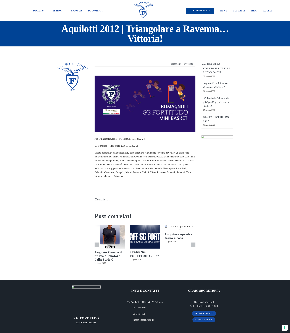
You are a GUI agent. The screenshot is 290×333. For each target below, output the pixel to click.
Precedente (176, 63)
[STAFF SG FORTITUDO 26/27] (145, 237)
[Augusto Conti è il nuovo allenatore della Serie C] (110, 237)
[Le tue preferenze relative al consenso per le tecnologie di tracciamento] (285, 328)
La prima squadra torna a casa (178, 236)
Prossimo (188, 63)
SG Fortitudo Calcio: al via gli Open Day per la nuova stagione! (216, 102)
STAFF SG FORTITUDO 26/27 (144, 254)
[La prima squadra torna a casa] (180, 228)
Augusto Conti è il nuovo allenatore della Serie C (108, 256)
